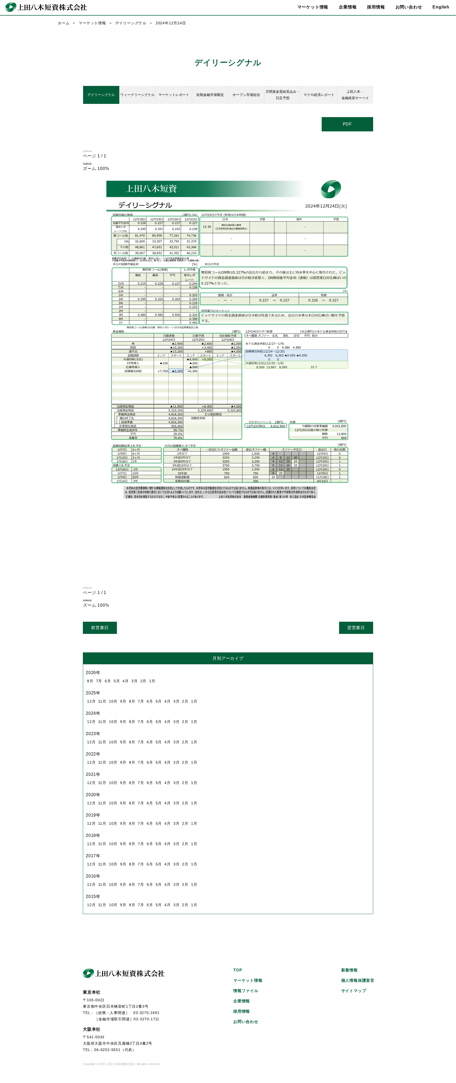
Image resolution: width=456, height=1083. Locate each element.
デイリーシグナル (130, 23)
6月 (108, 681)
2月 (143, 681)
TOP (237, 970)
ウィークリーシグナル (137, 95)
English (441, 7)
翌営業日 (356, 627)
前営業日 (100, 627)
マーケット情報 (92, 23)
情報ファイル (245, 990)
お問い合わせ (409, 7)
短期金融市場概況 (210, 95)
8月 (90, 681)
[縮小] (85, 163)
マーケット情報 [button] (313, 7)
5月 (117, 681)
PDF (347, 124)
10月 (113, 701)
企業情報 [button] (348, 7)
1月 (152, 681)
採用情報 (376, 7)
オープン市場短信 (246, 95)
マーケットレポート (173, 95)
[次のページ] (89, 151)
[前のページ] (85, 151)
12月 (91, 701)
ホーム (63, 23)
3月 (134, 681)
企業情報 (241, 1001)
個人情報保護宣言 (357, 980)
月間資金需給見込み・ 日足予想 (282, 95)
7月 (99, 681)
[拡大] (89, 163)
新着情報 (349, 970)
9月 (123, 701)
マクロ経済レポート (318, 95)
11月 (102, 701)
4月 (125, 681)
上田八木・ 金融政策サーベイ (355, 95)
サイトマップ (353, 990)
